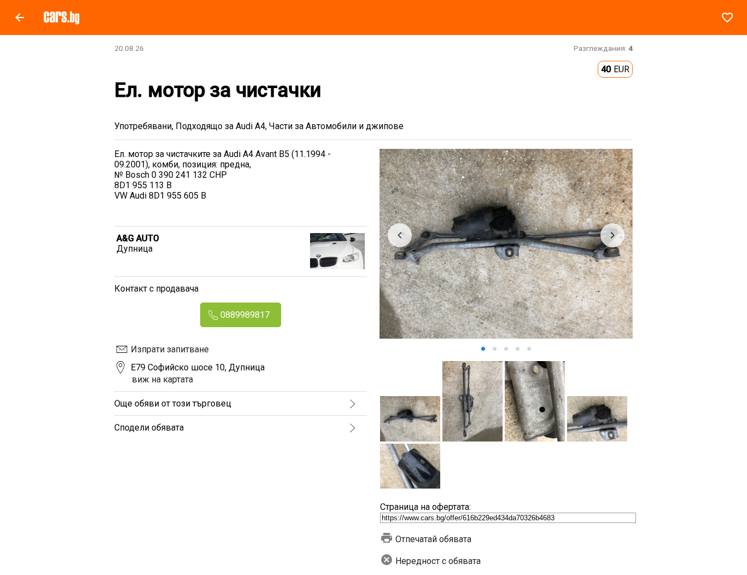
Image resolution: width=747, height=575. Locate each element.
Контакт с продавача (156, 288)
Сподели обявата (149, 427)
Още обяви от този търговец (172, 403)
